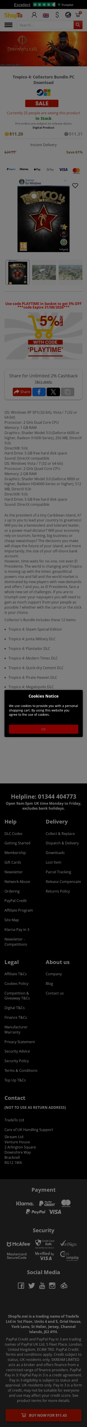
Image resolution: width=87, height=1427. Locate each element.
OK (43, 729)
